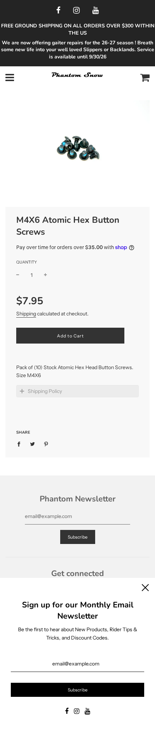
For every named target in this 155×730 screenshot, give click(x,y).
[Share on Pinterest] (46, 443)
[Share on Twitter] (32, 443)
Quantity (26, 262)
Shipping (26, 313)
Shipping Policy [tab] (45, 391)
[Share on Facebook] (20, 443)
